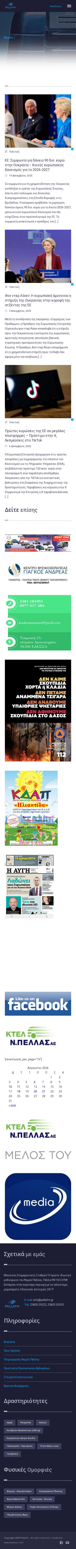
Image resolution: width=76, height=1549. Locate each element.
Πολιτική (14, 151)
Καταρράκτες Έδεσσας (51, 1491)
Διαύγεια (9, 1341)
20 (35, 1091)
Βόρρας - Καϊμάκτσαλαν (19, 1491)
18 (18, 1091)
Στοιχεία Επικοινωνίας (18, 1377)
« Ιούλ (12, 1105)
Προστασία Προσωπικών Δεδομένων (27, 1368)
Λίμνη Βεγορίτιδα (16, 1499)
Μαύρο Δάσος (14, 1507)
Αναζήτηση (55, 6)
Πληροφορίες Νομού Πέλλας (22, 1359)
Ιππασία (43, 1422)
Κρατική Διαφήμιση (16, 1385)
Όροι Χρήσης (12, 1350)
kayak (9, 1422)
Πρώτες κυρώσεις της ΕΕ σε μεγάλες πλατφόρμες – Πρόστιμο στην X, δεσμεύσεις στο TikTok (35, 435)
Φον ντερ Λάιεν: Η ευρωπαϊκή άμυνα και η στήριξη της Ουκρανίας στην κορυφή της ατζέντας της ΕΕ (38, 300)
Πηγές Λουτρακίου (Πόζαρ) (44, 1507)
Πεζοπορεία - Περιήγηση (19, 1446)
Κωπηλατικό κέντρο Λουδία (21, 1438)
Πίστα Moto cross (49, 1446)
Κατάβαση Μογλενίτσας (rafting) (23, 1430)
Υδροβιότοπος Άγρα (17, 1515)
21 (43, 1091)
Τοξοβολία (12, 1454)
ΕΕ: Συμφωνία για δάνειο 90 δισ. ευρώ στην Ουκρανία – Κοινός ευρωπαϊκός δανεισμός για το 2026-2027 (35, 165)
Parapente (25, 1422)
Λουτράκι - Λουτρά (42, 1499)
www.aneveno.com (13, 1542)
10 (10, 1086)
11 (18, 1086)
